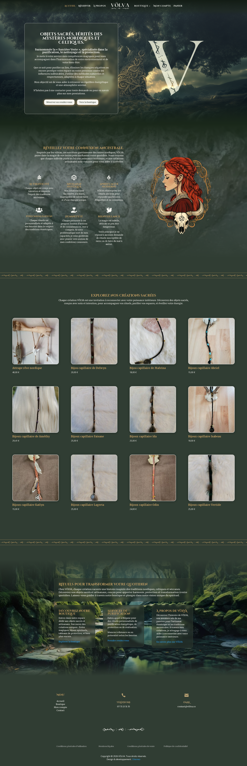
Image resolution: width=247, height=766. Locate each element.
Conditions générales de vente (141, 746)
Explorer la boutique (69, 641)
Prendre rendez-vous (118, 640)
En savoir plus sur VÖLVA (169, 642)
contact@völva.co (186, 706)
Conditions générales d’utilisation (71, 746)
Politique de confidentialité (176, 746)
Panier (178, 6)
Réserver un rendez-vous (59, 102)
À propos (99, 6)
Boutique (141, 6)
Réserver (84, 6)
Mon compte (162, 6)
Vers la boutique (87, 102)
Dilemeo (136, 759)
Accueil (70, 6)
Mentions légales (106, 746)
